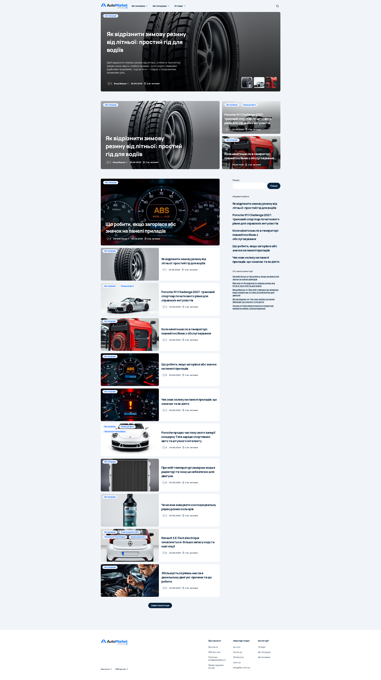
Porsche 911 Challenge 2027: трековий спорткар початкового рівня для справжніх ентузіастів (255, 219)
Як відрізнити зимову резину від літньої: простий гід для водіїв (254, 206)
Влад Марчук (238, 290)
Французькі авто (138, 537)
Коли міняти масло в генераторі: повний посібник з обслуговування (255, 235)
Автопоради (111, 105)
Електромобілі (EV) (130, 532)
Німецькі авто (128, 16)
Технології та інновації (114, 431)
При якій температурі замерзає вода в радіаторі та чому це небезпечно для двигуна (255, 292)
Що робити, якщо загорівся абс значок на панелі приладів (254, 248)
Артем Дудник (239, 299)
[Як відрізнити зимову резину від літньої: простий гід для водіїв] (160, 135)
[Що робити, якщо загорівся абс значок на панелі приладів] (160, 212)
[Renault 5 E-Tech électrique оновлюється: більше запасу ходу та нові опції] (130, 545)
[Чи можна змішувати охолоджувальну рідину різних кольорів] (130, 510)
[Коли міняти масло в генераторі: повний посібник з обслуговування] (251, 152)
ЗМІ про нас (120, 669)
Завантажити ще (160, 605)
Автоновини (110, 16)
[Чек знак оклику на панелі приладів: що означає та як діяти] (130, 404)
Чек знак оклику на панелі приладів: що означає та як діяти (255, 259)
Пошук (236, 180)
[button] (277, 6)
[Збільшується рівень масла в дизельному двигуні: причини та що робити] (130, 580)
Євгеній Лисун (239, 276)
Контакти (105, 669)
